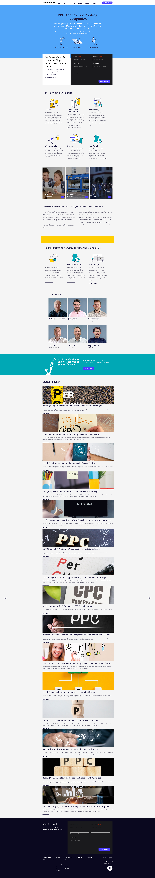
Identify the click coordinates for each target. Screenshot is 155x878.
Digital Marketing (78, 3)
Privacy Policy (67, 859)
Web (59, 3)
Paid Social (58, 870)
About (94, 3)
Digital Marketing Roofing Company (53, 8)
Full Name (77, 56)
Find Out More (49, 282)
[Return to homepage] (49, 3)
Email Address (97, 56)
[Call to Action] (62, 197)
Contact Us (67, 868)
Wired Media (108, 863)
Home (44, 8)
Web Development (59, 859)
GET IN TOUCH (88, 368)
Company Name (96, 63)
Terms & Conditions (68, 864)
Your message (76, 70)
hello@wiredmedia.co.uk (47, 864)
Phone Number (76, 63)
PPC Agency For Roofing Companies (69, 8)
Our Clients (87, 3)
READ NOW (46, 413)
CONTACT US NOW (107, 2)
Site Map (66, 866)
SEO (65, 3)
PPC (70, 3)
